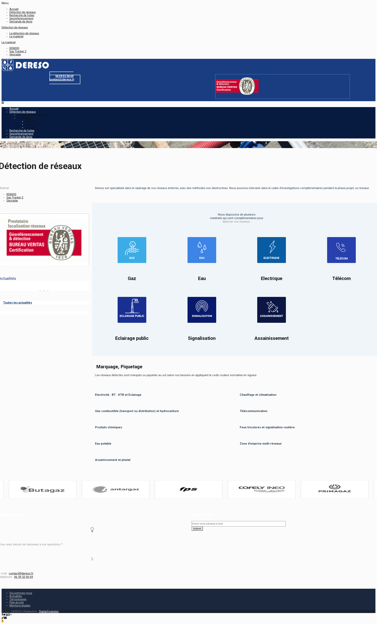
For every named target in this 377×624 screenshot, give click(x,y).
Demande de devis (20, 21)
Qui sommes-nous (20, 593)
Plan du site (16, 602)
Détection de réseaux (22, 12)
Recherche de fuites (21, 15)
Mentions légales (19, 605)
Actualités (15, 596)
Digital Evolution (49, 611)
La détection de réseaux (24, 33)
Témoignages (18, 599)
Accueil (13, 9)
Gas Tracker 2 (17, 51)
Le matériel (16, 36)
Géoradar (15, 54)
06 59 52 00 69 (23, 577)
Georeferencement (21, 18)
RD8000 (14, 48)
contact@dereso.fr (21, 573)
